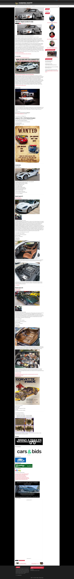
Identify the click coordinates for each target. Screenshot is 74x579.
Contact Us (29, 6)
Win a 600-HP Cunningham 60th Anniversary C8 (22, 57)
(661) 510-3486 (49, 39)
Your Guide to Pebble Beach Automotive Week (22, 563)
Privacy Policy (41, 577)
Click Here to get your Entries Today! (20, 85)
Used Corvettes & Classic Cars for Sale (22, 6)
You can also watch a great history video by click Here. (23, 53)
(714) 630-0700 (49, 22)
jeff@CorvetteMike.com (54, 39)
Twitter (56, 0)
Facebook (55, 0)
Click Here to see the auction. (19, 52)
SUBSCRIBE (33, 6)
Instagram (57, 0)
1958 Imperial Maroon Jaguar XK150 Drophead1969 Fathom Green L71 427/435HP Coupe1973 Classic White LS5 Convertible (22, 474)
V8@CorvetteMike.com (54, 22)
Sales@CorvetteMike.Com (50, 70)
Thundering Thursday (25, 2)
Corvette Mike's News (21, 560)
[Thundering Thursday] (15, 6)
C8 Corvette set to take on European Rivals (35, 563)
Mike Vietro (24, 23)
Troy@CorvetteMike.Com (20, 113)
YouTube (59, 0)
